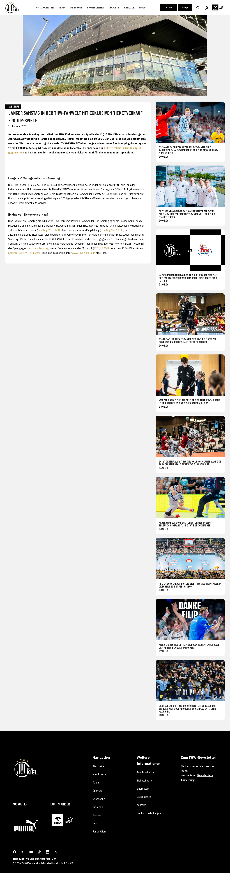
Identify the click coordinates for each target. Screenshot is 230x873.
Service (129, 7)
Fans (142, 7)
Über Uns (76, 7)
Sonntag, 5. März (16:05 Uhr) (24, 252)
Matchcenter (45, 7)
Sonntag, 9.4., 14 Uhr (112, 230)
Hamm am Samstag (38, 248)
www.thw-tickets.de (83, 252)
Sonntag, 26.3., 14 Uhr (50, 230)
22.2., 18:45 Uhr (102, 248)
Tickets (113, 7)
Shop (185, 7)
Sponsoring (95, 7)
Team (61, 7)
